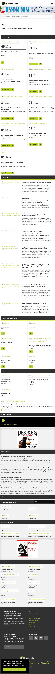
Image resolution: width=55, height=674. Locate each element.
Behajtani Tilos (32, 518)
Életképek (30, 594)
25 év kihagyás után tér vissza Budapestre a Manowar (16, 456)
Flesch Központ (5, 379)
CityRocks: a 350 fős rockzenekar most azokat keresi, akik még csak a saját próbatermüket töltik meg (35, 265)
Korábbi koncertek (33, 620)
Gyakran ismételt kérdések (35, 616)
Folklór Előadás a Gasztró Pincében (11, 52)
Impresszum (32, 611)
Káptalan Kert (4, 530)
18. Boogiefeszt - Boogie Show (36, 602)
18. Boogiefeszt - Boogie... (8, 602)
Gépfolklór (4, 518)
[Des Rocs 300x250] (27, 447)
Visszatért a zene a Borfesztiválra (32, 231)
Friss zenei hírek (5, 451)
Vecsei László (5, 327)
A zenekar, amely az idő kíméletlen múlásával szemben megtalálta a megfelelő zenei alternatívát (35, 286)
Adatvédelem (32, 622)
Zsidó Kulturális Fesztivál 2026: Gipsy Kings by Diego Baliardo (15, 111)
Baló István (32, 327)
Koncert (31, 618)
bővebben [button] (21, 665)
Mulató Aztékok (5, 360)
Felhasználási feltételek (34, 627)
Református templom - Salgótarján (10, 536)
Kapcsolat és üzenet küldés (43, 663)
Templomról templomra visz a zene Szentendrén (36, 182)
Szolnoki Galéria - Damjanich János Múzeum (39, 536)
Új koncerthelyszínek (7, 522)
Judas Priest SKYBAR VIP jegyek (37, 133)
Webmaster (32, 629)
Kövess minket (5, 497)
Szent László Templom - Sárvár (36, 530)
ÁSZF (30, 624)
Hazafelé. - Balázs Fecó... (7, 569)
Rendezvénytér (5, 393)
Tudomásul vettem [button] (14, 669)
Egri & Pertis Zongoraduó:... (8, 577)
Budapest (3, 55)
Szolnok (3, 82)
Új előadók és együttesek (8, 502)
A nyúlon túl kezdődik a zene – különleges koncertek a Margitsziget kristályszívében (34, 247)
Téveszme (32, 360)
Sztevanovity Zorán (6, 342)
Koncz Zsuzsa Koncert (7, 79)
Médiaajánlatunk (33, 614)
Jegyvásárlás (33, 64)
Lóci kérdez (25, 198)
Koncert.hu (37, 501)
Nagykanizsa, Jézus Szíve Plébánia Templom (38, 380)
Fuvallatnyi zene (32, 577)
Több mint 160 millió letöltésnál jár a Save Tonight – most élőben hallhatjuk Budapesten (26, 467)
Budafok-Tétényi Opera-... (35, 569)
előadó (35, 618)
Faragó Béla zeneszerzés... (8, 586)
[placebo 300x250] (27, 558)
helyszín (39, 618)
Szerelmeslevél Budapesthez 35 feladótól (34, 303)
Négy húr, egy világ (33, 586)
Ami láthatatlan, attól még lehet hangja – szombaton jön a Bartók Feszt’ (34, 214)
